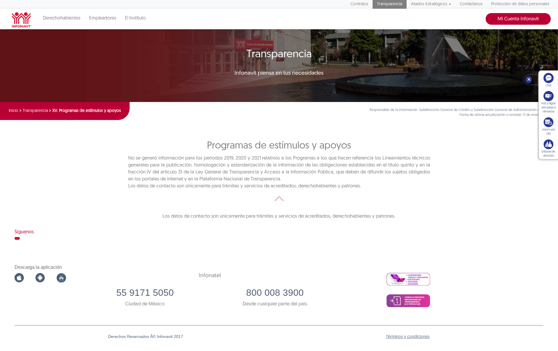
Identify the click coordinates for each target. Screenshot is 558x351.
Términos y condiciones (408, 337)
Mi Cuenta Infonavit (518, 19)
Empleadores (102, 18)
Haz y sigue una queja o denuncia (548, 107)
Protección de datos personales (520, 4)
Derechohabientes (62, 18)
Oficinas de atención (548, 154)
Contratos (359, 4)
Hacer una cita (548, 131)
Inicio (13, 111)
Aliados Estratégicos (429, 4)
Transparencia (389, 4)
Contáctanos (471, 4)
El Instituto (135, 18)
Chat (548, 85)
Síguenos (24, 232)
